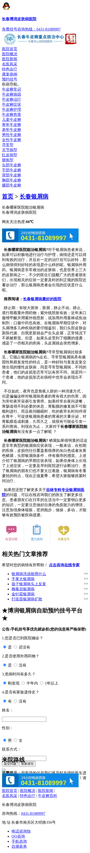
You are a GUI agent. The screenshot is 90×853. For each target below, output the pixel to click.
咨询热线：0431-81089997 (39, 29)
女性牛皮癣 (11, 140)
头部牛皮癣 (11, 165)
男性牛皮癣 (11, 135)
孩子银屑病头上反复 (29, 584)
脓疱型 (7, 160)
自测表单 (19, 846)
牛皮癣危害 (11, 114)
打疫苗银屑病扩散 (27, 599)
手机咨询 (19, 841)
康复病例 (9, 74)
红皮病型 (9, 155)
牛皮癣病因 (11, 94)
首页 (7, 196)
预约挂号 (9, 79)
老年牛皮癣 (11, 130)
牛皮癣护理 (11, 109)
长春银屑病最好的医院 (42, 299)
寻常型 (7, 145)
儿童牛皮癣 (11, 120)
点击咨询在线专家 (64, 565)
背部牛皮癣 (11, 175)
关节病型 (9, 150)
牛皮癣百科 (47, 796)
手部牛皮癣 (11, 170)
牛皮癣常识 (11, 89)
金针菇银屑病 (23, 594)
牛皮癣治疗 (11, 99)
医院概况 (9, 54)
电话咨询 (21, 831)
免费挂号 (9, 29)
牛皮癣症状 (11, 104)
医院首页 (9, 49)
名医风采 (9, 64)
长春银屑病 (34, 196)
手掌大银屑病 (23, 579)
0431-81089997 (33, 813)
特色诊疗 (9, 69)
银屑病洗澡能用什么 (29, 574)
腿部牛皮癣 (11, 185)
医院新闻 (9, 59)
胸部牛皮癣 (11, 180)
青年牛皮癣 (11, 125)
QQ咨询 (18, 836)
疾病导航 (9, 84)
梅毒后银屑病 (23, 589)
